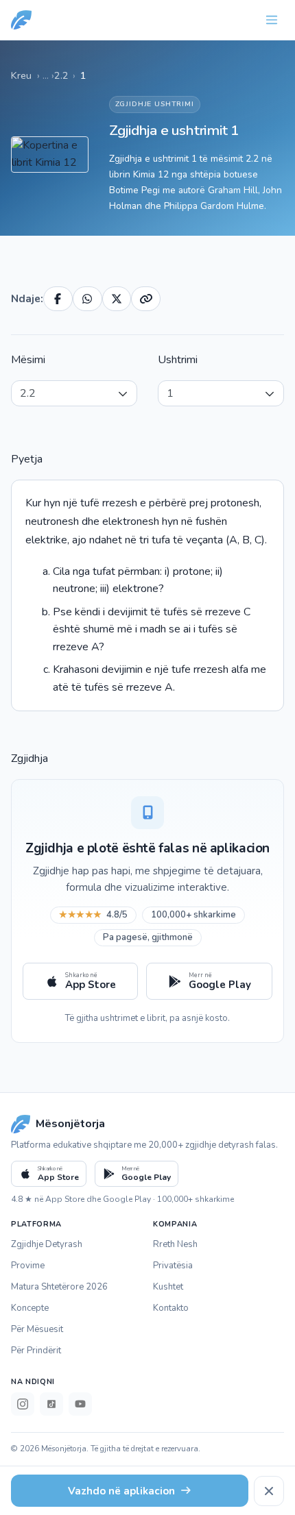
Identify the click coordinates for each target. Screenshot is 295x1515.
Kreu (21, 75)
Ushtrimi (178, 359)
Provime (28, 1265)
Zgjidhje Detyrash (46, 1244)
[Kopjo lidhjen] (146, 298)
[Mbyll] (269, 1491)
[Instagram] (22, 1404)
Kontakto (171, 1308)
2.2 (61, 75)
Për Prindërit (36, 1350)
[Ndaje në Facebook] (58, 298)
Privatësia (173, 1265)
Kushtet (168, 1287)
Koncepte (30, 1308)
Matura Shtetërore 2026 (59, 1287)
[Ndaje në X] (117, 298)
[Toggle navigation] (271, 20)
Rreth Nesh (175, 1244)
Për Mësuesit (37, 1329)
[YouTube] (80, 1404)
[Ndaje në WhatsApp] (87, 298)
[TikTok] (51, 1404)
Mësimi (28, 359)
